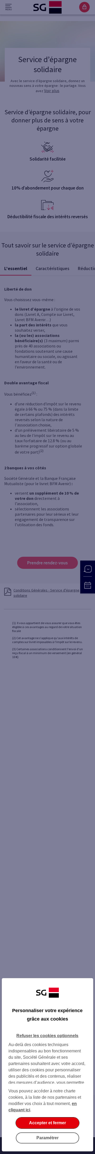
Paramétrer (47, 1138)
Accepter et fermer (47, 1123)
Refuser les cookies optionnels (47, 1035)
